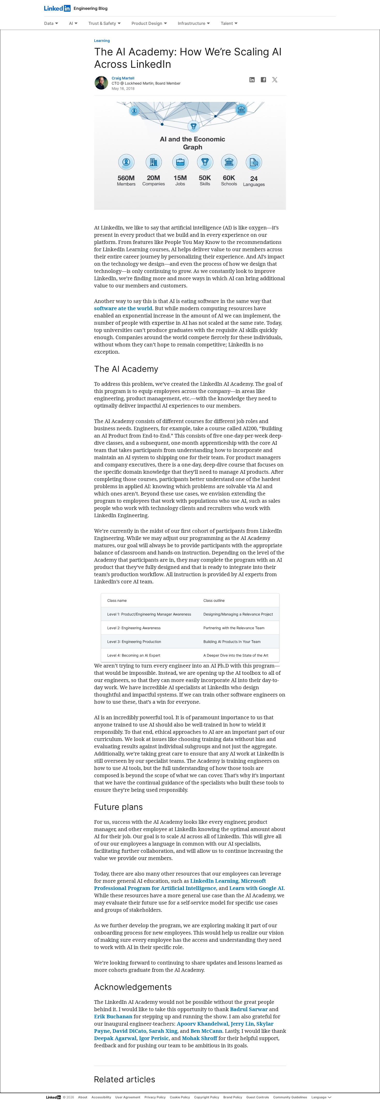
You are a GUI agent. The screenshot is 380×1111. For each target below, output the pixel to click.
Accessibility (101, 1097)
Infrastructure (191, 23)
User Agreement (127, 1097)
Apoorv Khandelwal (202, 1023)
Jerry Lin (242, 1023)
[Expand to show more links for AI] (76, 23)
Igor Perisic (154, 1038)
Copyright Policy (206, 1097)
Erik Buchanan (113, 1016)
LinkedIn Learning (214, 880)
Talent (227, 23)
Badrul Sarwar (249, 1009)
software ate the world (123, 308)
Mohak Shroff (199, 1038)
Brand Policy (232, 1097)
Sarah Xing (163, 1030)
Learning (102, 40)
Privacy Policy (155, 1097)
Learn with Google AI (256, 888)
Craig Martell (123, 78)
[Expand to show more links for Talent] (236, 23)
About (82, 1097)
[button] (252, 80)
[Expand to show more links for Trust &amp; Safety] (119, 23)
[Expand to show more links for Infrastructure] (208, 23)
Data (49, 23)
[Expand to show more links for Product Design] (165, 23)
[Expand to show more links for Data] (57, 23)
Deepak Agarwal (115, 1038)
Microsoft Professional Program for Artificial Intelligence (180, 884)
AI (71, 23)
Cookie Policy (180, 1097)
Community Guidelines (290, 1097)
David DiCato (129, 1030)
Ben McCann (206, 1030)
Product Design (147, 23)
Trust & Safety (102, 23)
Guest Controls (257, 1097)
